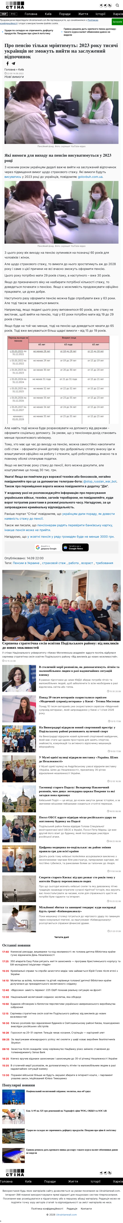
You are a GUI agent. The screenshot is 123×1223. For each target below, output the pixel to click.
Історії (100, 14)
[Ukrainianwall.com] (15, 5)
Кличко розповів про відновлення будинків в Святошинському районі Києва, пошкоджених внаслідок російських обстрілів (65, 1024)
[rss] (109, 5)
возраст (87, 563)
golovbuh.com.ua (90, 177)
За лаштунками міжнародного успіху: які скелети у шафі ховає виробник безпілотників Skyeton (63, 1041)
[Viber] (19, 63)
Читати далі (61, 937)
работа (74, 563)
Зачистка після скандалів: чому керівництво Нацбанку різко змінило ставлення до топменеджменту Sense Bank (60, 1050)
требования (104, 563)
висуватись (12, 177)
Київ (48, 14)
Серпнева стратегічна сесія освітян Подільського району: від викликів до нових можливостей (58, 1015)
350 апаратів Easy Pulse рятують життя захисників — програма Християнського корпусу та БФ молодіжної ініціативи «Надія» (65, 963)
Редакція (72, 1208)
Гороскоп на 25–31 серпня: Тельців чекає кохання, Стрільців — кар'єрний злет (58, 1032)
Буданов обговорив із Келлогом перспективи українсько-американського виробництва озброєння (63, 1005)
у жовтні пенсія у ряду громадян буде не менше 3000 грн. (71, 536)
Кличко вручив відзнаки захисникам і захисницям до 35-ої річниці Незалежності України (64, 1058)
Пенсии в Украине (26, 563)
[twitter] (105, 5)
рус (13, 13)
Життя (83, 14)
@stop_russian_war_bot (99, 481)
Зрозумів (117, 21)
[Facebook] (7, 63)
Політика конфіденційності (47, 1208)
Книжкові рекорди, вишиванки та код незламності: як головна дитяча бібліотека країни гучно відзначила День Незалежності (63, 953)
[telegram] (101, 5)
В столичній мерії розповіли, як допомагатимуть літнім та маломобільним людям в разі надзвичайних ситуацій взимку (63, 1067)
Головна (31, 14)
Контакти (86, 1208)
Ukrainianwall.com (66, 1214)
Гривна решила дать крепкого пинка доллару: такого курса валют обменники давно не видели (90, 31)
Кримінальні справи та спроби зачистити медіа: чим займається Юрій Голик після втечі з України (64, 972)
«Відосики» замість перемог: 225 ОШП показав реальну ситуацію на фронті (56, 990)
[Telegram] (13, 63)
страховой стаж (54, 563)
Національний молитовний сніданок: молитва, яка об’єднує (46, 996)
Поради (64, 14)
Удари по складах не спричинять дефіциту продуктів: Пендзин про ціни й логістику (28, 32)
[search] (117, 5)
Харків (118, 14)
